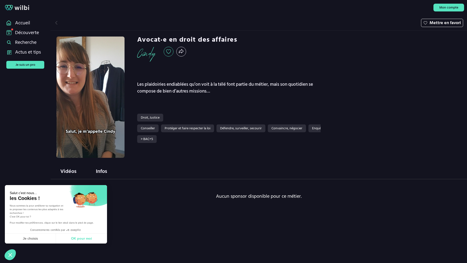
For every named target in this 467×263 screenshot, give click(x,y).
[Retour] (56, 22)
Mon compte (448, 7)
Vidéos (68, 171)
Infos (101, 171)
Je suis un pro (25, 64)
